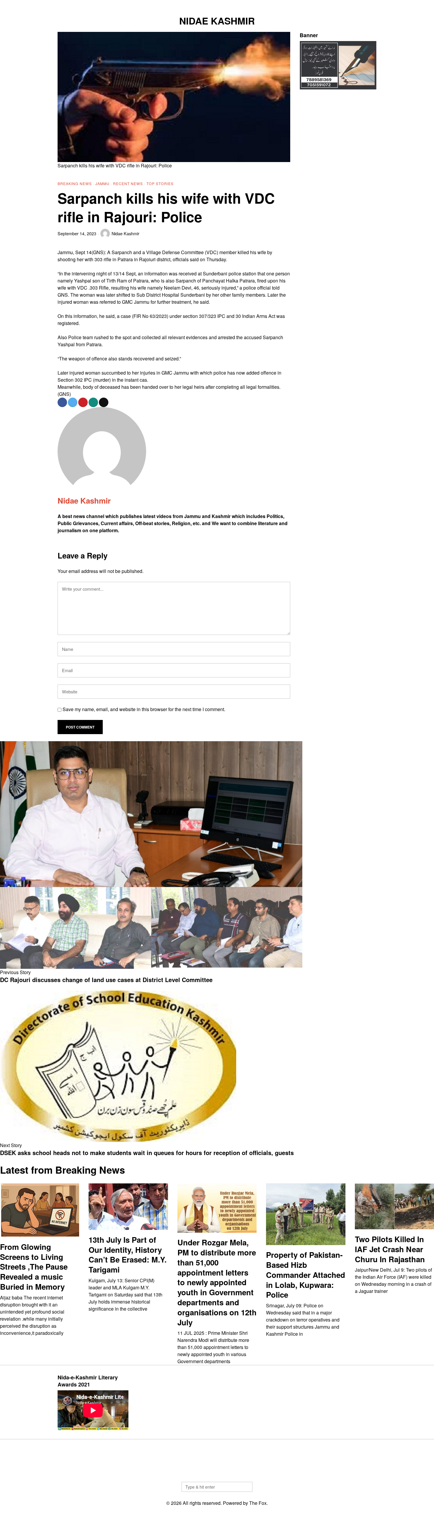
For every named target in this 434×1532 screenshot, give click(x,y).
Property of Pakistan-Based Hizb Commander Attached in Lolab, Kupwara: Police (305, 1275)
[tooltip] (342, 4)
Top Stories (160, 183)
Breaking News (75, 183)
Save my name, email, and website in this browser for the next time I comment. (144, 709)
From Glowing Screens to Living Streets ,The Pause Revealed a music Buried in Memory (34, 1267)
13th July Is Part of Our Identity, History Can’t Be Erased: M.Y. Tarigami (128, 1255)
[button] (245, 1487)
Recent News (128, 183)
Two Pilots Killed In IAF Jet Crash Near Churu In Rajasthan (390, 1249)
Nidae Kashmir (125, 233)
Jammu (102, 183)
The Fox (258, 1503)
